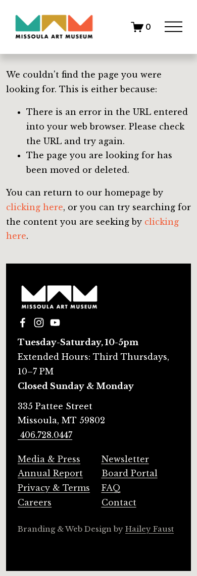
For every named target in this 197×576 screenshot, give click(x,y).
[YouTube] (55, 322)
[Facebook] (23, 322)
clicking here (34, 207)
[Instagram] (39, 322)
